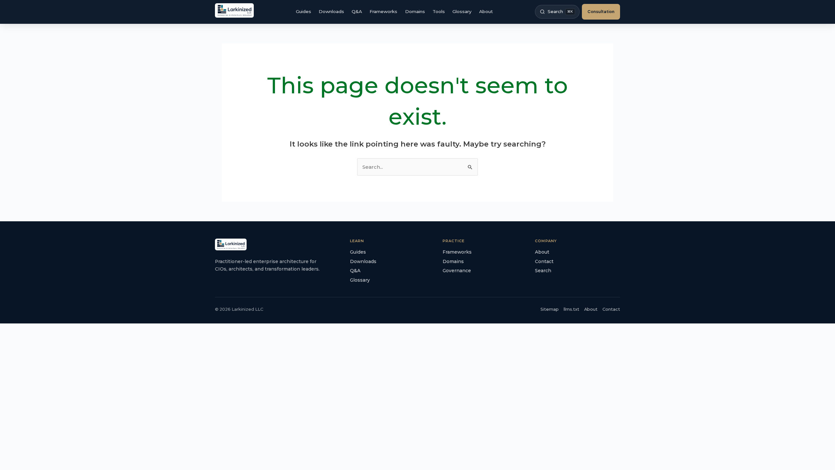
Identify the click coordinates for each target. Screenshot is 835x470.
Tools (439, 11)
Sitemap (549, 309)
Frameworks (383, 11)
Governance (457, 270)
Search (543, 270)
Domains (415, 11)
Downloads (331, 11)
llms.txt (571, 309)
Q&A (357, 11)
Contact (544, 261)
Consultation (601, 11)
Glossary (462, 11)
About (486, 11)
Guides (303, 11)
